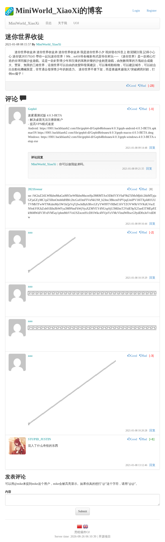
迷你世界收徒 (24, 36)
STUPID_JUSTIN (39, 439)
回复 (152, 147)
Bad (143, 85)
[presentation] (55, 271)
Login (136, 10)
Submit (82, 511)
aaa (30, 232)
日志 (49, 23)
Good (132, 85)
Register (152, 10)
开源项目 (105, 536)
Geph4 (32, 109)
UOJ (76, 23)
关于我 (62, 23)
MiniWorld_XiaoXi (24, 23)
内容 (8, 491)
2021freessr (35, 189)
